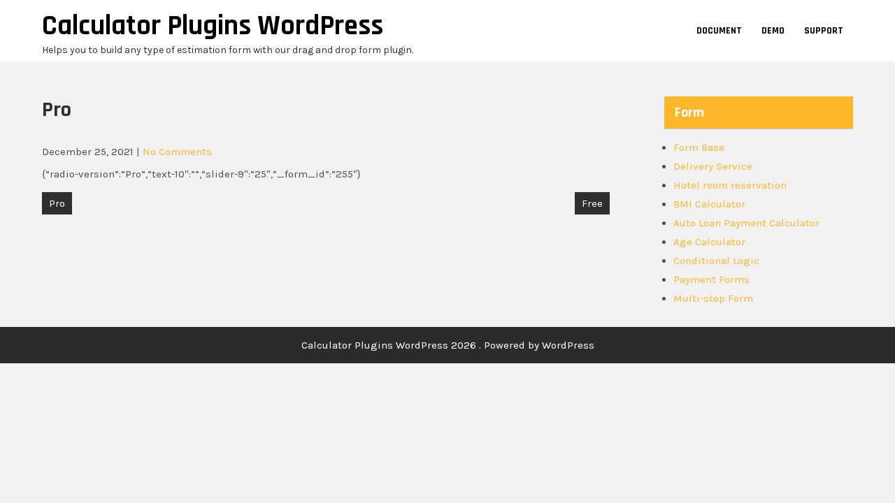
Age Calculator (709, 241)
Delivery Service (712, 166)
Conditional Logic (716, 260)
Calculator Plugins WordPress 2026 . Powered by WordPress (447, 345)
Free (592, 203)
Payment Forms (711, 279)
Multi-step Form (713, 298)
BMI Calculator (709, 204)
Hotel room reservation (730, 185)
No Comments (177, 151)
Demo (773, 30)
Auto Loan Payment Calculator (746, 223)
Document (719, 30)
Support (823, 30)
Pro (57, 203)
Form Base (698, 147)
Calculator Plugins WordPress (212, 26)
